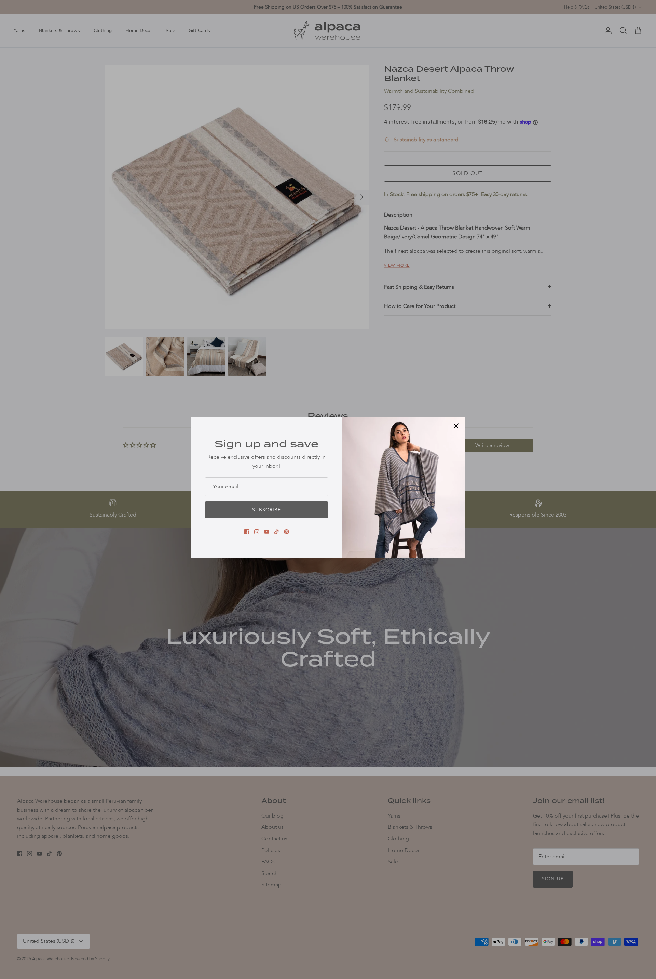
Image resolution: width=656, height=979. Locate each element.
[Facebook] (246, 531)
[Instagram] (256, 531)
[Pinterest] (286, 531)
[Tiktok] (276, 531)
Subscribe (266, 510)
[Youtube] (266, 531)
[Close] (456, 425)
